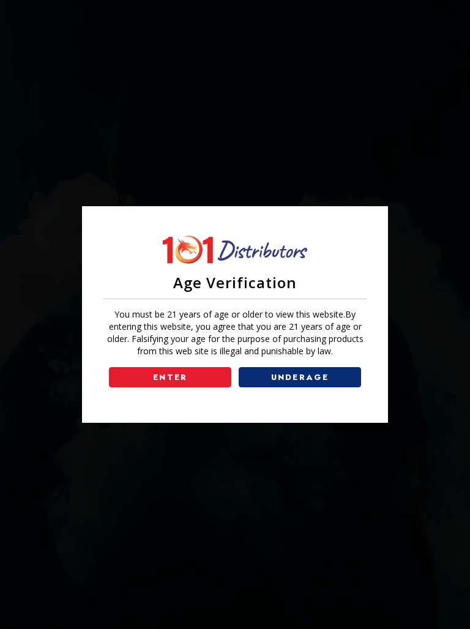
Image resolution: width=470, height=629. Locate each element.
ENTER (170, 377)
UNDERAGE (300, 377)
